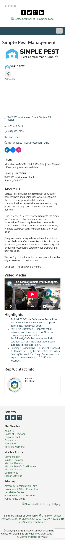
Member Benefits (14, 463)
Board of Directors (15, 433)
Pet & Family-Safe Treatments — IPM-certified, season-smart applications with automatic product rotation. (33, 341)
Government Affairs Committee (22, 489)
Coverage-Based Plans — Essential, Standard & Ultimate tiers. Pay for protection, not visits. (35, 349)
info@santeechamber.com (32, 522)
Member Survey (13, 469)
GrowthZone (45, 533)
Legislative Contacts (16, 492)
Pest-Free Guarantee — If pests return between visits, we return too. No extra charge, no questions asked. (32, 332)
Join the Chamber (14, 460)
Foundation (11, 443)
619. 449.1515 (53, 518)
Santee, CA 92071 (31, 517)
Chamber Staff (12, 437)
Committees (11, 472)
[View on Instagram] (18, 151)
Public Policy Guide (15, 498)
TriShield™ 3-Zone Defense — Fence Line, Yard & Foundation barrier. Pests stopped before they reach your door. (34, 322)
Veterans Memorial (15, 446)
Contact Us (10, 440)
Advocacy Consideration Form (21, 485)
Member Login (12, 456)
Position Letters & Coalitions (20, 495)
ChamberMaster (28, 536)
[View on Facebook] (13, 151)
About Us (10, 430)
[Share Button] (8, 73)
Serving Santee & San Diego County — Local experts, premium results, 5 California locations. (35, 357)
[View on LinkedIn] (7, 151)
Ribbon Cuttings (13, 475)
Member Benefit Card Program (21, 466)
